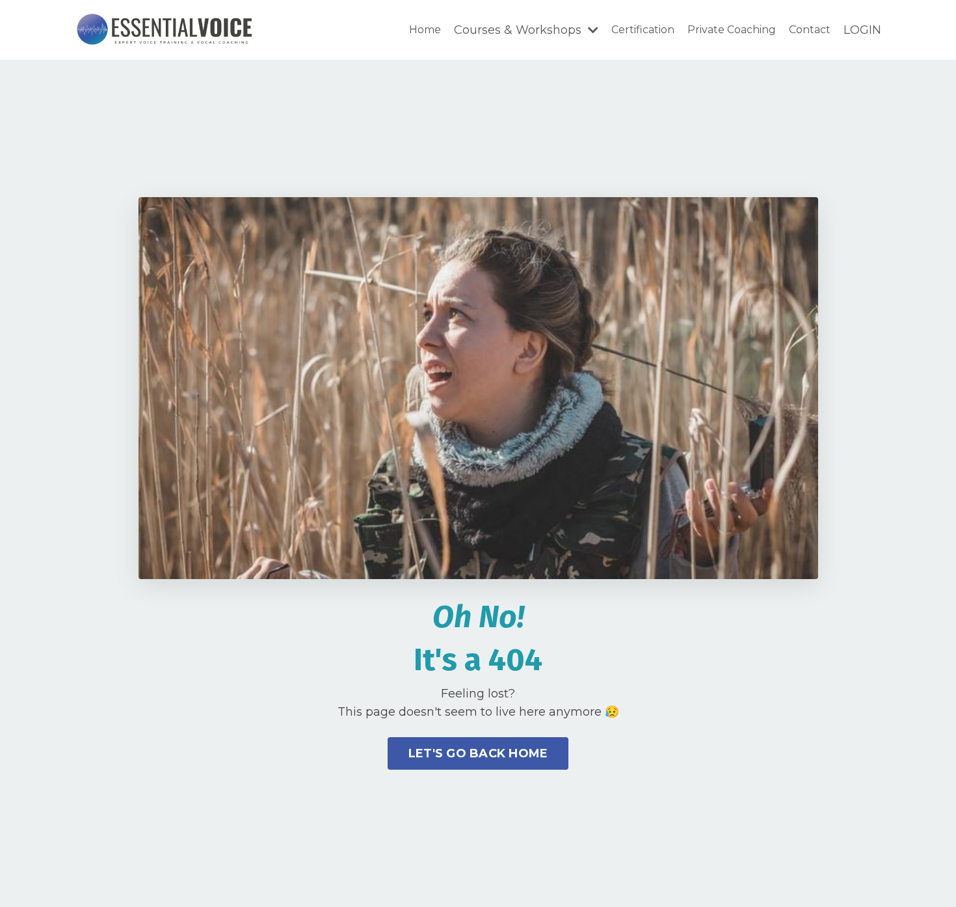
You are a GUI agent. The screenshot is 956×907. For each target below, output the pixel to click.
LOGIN (862, 30)
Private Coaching (731, 29)
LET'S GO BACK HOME (478, 753)
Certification (642, 29)
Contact (809, 29)
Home (425, 29)
